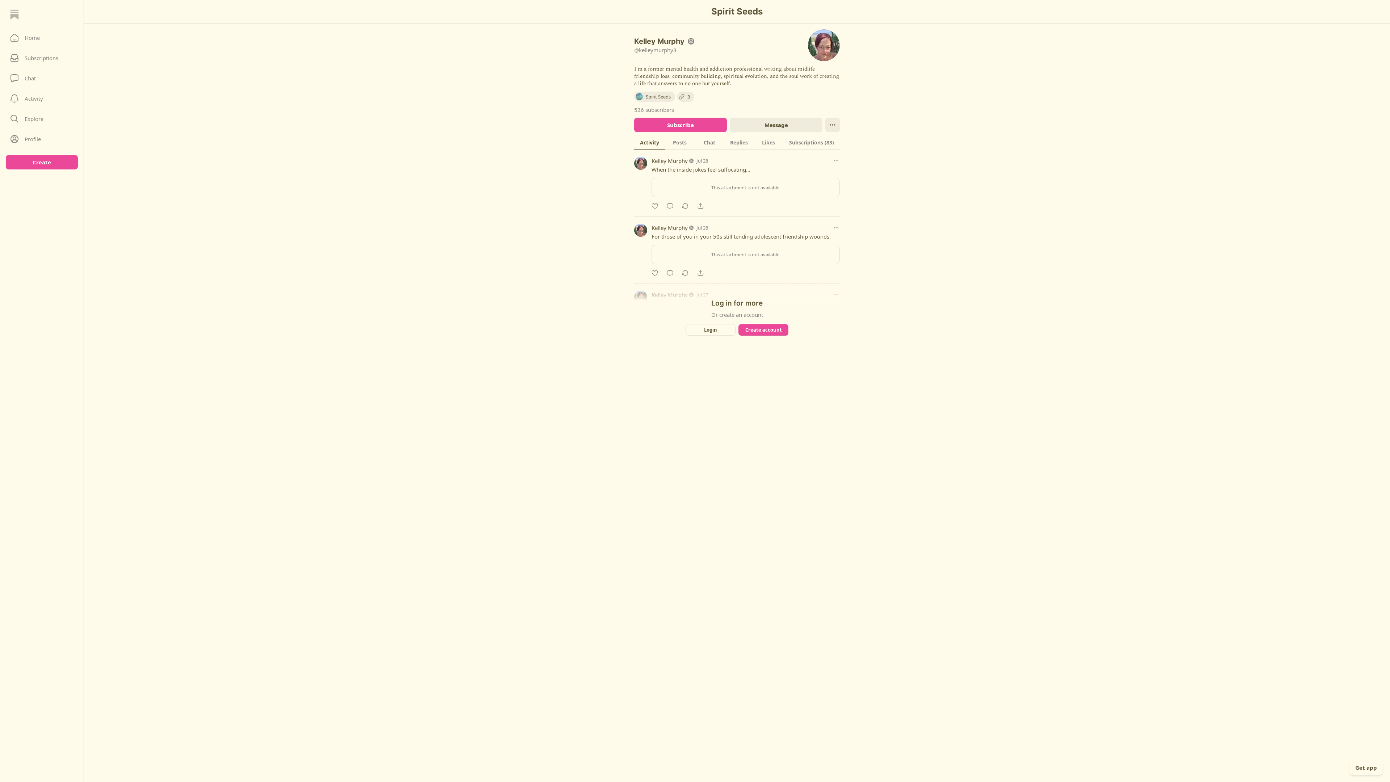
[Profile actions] (832, 125)
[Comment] (670, 206)
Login (710, 330)
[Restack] (685, 206)
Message (776, 125)
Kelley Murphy (670, 160)
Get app (1366, 767)
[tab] (649, 142)
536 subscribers (654, 109)
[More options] (836, 161)
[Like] (655, 206)
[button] (42, 37)
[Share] (700, 206)
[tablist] (737, 142)
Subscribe (680, 125)
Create (42, 162)
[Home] (14, 14)
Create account (763, 330)
